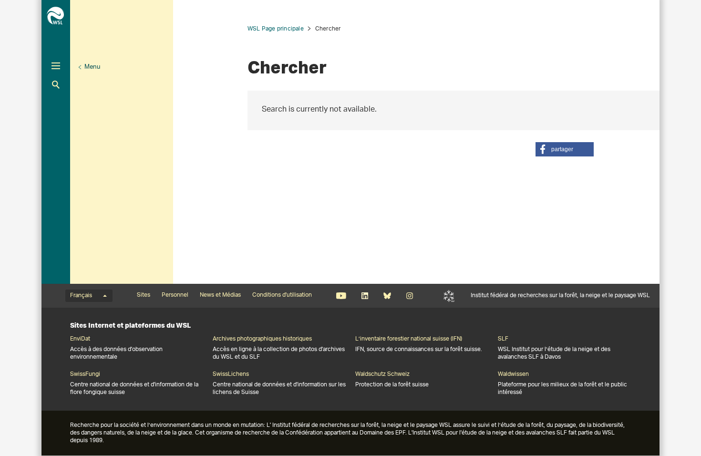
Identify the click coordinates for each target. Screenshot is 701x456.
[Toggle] (56, 65)
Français (81, 296)
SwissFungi (85, 374)
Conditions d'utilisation (282, 295)
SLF (449, 296)
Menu (92, 67)
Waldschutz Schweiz (382, 374)
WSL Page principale (275, 28)
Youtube (341, 295)
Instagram (409, 295)
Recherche (56, 85)
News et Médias (220, 295)
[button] (565, 149)
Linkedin (365, 295)
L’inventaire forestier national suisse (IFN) (408, 339)
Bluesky (387, 295)
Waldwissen (513, 374)
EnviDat (80, 339)
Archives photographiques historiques (262, 339)
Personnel (175, 295)
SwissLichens (231, 374)
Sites (143, 295)
